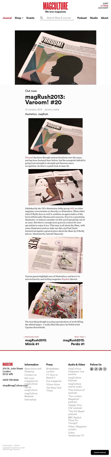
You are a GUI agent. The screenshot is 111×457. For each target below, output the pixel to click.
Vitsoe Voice (53, 384)
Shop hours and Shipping (32, 370)
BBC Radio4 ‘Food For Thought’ (74, 420)
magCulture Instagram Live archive (76, 371)
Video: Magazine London (77, 428)
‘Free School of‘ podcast (76, 391)
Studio (94, 17)
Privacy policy (7, 445)
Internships (30, 399)
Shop (18, 17)
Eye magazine (53, 381)
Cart (105, 3)
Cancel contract (100, 452)
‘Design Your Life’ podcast (75, 406)
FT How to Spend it (52, 376)
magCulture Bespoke (30, 395)
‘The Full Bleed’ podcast (76, 413)
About (104, 17)
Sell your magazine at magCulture (31, 381)
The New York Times (53, 389)
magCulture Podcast (74, 379)
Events (30, 17)
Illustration (30, 114)
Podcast (82, 17)
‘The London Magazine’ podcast (75, 399)
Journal (7, 17)
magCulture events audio (75, 385)
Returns (17, 445)
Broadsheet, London (52, 370)
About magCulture (30, 388)
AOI (72, 208)
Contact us (30, 374)
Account (103, 8)
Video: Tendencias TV (76, 434)
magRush (43, 114)
